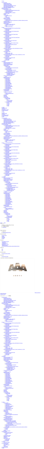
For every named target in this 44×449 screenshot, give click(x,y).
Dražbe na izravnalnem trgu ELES (10, 72)
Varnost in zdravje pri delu (9, 416)
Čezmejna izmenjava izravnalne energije (12, 67)
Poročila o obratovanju (9, 92)
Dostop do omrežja (9, 100)
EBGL (8, 220)
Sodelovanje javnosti (8, 161)
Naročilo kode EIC (6, 90)
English (3, 111)
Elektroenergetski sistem (7, 3)
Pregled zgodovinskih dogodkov (8, 419)
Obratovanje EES (9, 101)
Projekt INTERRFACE (9, 85)
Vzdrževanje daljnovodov (9, 26)
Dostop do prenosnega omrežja (8, 64)
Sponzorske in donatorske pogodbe (12, 422)
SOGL (8, 102)
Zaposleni (5, 415)
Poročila (5, 91)
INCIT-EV (3, 237)
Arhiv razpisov (6, 446)
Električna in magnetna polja (9, 140)
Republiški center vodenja (7, 192)
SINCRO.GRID (8, 78)
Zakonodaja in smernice (7, 22)
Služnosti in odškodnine (7, 133)
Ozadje (6, 52)
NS (2, 250)
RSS (6, 76)
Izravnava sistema (8, 182)
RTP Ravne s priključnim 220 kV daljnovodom (10, 40)
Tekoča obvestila (8, 66)
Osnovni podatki (6, 402)
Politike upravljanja (8, 407)
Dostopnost (1, 294)
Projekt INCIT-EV (8, 81)
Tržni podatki (5, 96)
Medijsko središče (4, 113)
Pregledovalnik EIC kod (9, 206)
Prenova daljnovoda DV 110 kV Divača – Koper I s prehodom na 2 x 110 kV (14, 54)
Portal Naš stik (6, 437)
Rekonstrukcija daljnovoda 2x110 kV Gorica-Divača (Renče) (12, 28)
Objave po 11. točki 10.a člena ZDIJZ (11, 421)
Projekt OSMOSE (8, 80)
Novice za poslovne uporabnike (8, 75)
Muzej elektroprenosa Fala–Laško (8, 6)
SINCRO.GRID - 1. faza (9, 168)
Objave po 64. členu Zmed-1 (9, 424)
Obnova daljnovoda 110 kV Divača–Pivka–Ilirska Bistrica (12, 37)
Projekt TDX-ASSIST (9, 199)
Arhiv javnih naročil (6, 444)
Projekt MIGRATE (8, 203)
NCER (8, 105)
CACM (8, 104)
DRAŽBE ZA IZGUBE (10, 74)
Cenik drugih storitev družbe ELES (5, 243)
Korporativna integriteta (9, 406)
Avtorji (5, 294)
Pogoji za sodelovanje (8, 69)
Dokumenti (5, 210)
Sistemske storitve (6, 65)
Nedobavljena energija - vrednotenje (10, 12)
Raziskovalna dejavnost (7, 430)
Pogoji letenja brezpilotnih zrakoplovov (9, 7)
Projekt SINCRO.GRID (7, 51)
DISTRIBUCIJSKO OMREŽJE (6, 123)
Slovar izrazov (7, 439)
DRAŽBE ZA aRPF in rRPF (11, 189)
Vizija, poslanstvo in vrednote (8, 409)
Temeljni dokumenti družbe (9, 408)
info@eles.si (4, 227)
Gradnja (5, 14)
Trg (7, 99)
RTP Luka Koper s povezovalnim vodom (9, 57)
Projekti (3, 27)
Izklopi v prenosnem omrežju (9, 93)
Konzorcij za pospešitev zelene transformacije (12, 414)
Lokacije (7, 429)
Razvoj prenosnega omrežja (7, 9)
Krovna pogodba (9, 186)
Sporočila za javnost (8, 433)
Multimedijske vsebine (7, 436)
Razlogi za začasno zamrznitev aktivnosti (11, 44)
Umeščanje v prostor (6, 13)
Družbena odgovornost (9, 413)
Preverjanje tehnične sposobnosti (11, 185)
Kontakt (7, 428)
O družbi (3, 107)
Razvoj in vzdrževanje (5, 8)
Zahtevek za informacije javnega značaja (11, 425)
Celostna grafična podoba (7, 435)
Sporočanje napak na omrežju (8, 137)
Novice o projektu (8, 46)
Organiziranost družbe (9, 404)
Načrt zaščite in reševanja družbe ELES (5, 242)
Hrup (6, 16)
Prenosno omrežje (4, 2)
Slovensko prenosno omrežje (8, 119)
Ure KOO (7, 94)
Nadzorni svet (7, 405)
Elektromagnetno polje (9, 15)
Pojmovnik (5, 95)
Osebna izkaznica (8, 403)
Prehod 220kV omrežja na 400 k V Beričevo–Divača (11, 158)
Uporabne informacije (5, 110)
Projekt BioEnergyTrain (9, 88)
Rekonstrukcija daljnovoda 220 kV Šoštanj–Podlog (11, 34)
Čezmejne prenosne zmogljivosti (8, 179)
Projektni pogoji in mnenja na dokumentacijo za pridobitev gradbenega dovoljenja (17, 20)
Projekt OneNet (8, 196)
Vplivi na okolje (8, 45)
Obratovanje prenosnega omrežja (8, 62)
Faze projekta (7, 30)
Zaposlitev (3, 108)
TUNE (5, 60)
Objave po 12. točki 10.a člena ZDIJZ (11, 420)
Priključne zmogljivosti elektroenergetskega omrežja (13, 10)
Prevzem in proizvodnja (7, 178)
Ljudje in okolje (6, 130)
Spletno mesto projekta (5, 256)
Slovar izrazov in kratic (7, 438)
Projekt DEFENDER (8, 83)
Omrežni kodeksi (8, 98)
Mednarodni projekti (6, 193)
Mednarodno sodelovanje (7, 417)
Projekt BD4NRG (8, 82)
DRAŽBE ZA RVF (10, 73)
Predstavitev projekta (8, 35)
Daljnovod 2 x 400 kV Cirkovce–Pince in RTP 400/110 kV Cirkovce (13, 48)
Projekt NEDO (8, 79)
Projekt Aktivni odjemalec (9, 86)
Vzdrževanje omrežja (7, 21)
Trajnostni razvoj (6, 411)
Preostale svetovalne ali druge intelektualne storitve (14, 423)
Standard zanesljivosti (8, 11)
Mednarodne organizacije (9, 418)
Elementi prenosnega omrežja (8, 4)
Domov (1, 222)
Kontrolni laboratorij (6, 89)
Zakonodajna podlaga (8, 68)
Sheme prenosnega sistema (9, 126)
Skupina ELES (6, 410)
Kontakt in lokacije (6, 427)
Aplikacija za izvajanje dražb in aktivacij (12, 71)
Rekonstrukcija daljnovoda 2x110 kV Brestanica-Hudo (11, 31)
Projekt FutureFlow (8, 87)
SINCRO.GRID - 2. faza (9, 53)
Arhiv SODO (7, 426)
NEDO (3, 236)
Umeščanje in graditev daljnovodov (10, 24)
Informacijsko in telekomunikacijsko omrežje (10, 5)
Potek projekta (7, 29)
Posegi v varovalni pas (7, 18)
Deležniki (7, 412)
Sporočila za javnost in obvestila (8, 432)
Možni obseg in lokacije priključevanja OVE (5, 245)
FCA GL (8, 103)
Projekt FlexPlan (8, 84)
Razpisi (5, 445)
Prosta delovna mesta (6, 442)
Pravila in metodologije (9, 217)
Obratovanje (3, 61)
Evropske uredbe (6, 97)
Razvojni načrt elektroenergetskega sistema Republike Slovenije (10, 246)
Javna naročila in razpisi (5, 109)
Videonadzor (4, 293)
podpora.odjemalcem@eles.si (7, 232)
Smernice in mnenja (8, 19)
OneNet (3, 238)
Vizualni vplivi (7, 17)
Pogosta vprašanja (6, 23)
